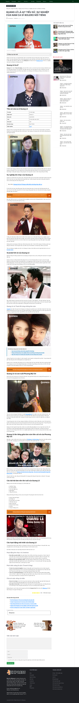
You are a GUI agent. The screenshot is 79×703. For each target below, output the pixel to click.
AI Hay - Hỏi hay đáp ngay (57, 673)
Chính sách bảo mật (56, 681)
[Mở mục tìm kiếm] (72, 1)
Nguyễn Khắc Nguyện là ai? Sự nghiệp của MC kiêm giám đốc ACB (24, 605)
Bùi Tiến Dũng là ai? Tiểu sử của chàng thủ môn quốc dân (22, 599)
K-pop (31, 685)
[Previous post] (7, 625)
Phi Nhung (29, 439)
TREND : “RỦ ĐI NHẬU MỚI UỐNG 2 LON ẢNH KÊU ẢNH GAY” (66, 143)
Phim (31, 686)
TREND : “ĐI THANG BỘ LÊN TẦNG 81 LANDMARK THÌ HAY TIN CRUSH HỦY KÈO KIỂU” (66, 127)
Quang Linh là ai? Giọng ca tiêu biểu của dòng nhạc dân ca (27, 184)
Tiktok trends (32, 683)
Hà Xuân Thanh (10, 249)
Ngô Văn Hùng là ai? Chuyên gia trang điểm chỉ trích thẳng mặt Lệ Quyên (27, 354)
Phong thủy (38, 1)
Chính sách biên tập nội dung (58, 683)
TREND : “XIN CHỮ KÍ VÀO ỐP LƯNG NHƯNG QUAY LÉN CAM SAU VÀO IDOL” (66, 92)
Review (44, 1)
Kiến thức (26, 1)
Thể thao (51, 1)
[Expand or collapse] (50, 54)
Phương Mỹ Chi (28, 414)
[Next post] (51, 625)
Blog (30, 673)
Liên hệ (54, 677)
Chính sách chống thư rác (57, 689)
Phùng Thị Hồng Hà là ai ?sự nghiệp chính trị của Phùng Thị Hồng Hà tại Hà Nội (28, 352)
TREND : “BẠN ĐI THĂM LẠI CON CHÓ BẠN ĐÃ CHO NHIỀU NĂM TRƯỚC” (65, 100)
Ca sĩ (31, 126)
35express (11, 18)
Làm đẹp (32, 1)
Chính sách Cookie (56, 685)
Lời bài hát (32, 681)
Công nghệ (14, 1)
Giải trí (19, 1)
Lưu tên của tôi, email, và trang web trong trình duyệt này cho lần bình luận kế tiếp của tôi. (26, 659)
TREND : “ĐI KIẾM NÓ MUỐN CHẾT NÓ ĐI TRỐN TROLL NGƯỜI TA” (66, 84)
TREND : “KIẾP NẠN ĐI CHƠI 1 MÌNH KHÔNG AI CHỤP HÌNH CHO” (66, 114)
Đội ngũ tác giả (55, 679)
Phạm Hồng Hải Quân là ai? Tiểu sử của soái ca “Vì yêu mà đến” (23, 603)
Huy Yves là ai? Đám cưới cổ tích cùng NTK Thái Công (23, 351)
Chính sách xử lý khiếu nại (57, 687)
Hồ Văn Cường (36, 439)
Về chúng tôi (55, 675)
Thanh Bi (8, 309)
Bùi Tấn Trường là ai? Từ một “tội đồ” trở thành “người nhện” (23, 607)
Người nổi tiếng (11, 5)
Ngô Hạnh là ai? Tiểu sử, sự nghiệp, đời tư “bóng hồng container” (65, 77)
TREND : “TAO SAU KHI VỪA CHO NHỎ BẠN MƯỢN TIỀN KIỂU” (65, 135)
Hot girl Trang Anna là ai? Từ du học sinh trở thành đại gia (22, 601)
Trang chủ (7, 1)
